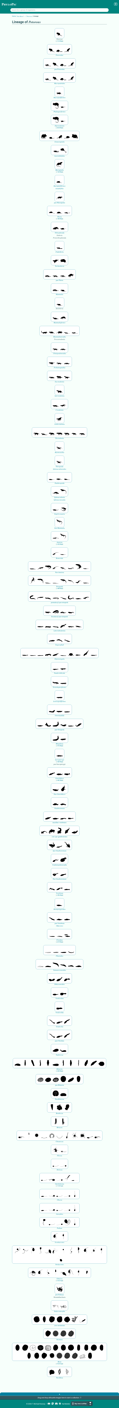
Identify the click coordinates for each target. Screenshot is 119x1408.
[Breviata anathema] (44, 1194)
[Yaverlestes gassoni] (63, 260)
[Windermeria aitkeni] (71, 1079)
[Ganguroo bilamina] (48, 63)
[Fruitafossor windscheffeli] (63, 274)
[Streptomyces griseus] (63, 1348)
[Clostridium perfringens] (86, 1348)
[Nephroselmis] (94, 1250)
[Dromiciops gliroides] (63, 150)
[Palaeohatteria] (67, 477)
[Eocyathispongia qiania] (59, 1107)
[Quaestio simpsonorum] (56, 1093)
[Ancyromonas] (63, 1236)
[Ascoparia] (25, 1063)
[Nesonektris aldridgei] (59, 1006)
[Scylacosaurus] (59, 418)
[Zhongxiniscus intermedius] (52, 934)
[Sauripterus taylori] (48, 724)
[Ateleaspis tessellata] (56, 859)
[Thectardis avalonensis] (52, 1107)
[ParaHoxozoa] (63, 1093)
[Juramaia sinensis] (56, 227)
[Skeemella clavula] (52, 1021)
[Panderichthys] (63, 667)
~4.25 (59, 1364)
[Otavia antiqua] (67, 1107)
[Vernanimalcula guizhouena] (101, 1063)
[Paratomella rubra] (79, 1063)
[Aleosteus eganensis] (67, 831)
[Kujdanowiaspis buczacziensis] (44, 831)
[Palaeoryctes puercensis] (52, 211)
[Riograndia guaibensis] (52, 331)
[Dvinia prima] (56, 404)
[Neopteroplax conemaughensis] (56, 596)
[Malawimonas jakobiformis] (56, 1236)
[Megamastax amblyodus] (59, 754)
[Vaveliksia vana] (63, 1121)
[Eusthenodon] (56, 681)
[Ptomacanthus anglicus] (56, 802)
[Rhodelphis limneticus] (48, 1250)
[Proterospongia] (82, 1135)
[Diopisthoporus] (33, 1063)
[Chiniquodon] (56, 347)
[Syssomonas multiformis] (56, 1164)
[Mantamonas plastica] (44, 1222)
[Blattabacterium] (18, 1348)
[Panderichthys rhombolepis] (56, 667)
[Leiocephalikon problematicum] (33, 566)
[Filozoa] (63, 1150)
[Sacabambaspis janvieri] (56, 873)
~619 (60, 942)
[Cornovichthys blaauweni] (52, 887)
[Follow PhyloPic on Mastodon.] (53, 1403)
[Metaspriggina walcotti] (59, 903)
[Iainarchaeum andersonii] (71, 1333)
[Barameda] (56, 724)
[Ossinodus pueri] (56, 610)
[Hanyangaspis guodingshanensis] (63, 859)
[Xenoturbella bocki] (71, 1063)
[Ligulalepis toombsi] (56, 788)
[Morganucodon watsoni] (56, 317)
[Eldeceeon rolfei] (48, 566)
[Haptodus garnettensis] (63, 491)
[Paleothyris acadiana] (56, 552)
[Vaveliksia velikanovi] (56, 1121)
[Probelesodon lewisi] (63, 347)
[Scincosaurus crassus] (71, 580)
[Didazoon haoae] (67, 978)
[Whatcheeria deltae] (63, 610)
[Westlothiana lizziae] (56, 580)
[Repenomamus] (71, 274)
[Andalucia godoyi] (48, 1273)
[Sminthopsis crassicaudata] (59, 136)
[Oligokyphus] (67, 331)
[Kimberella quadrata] (56, 1049)
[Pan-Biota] (52, 1372)
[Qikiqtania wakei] (33, 653)
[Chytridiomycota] (52, 1178)
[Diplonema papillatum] (63, 1273)
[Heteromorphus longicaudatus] (59, 1021)
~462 (60, 780)
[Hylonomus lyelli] (63, 566)
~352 (60, 544)
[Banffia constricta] (67, 1021)
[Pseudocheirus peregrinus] (56, 106)
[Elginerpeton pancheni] (59, 639)
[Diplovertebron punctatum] (48, 596)
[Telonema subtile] (40, 1250)
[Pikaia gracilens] (48, 950)
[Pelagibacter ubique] (101, 1348)
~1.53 (59, 1186)
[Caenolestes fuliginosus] (59, 164)
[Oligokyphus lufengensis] (75, 331)
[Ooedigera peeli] (63, 992)
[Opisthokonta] (67, 1178)
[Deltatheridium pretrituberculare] (59, 197)
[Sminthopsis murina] (44, 136)
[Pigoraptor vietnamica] (56, 1150)
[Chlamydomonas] (59, 1258)
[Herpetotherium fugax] (59, 180)
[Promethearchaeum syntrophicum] (56, 1305)
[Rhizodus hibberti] (63, 724)
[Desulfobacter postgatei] (82, 1356)
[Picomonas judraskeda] (71, 1250)
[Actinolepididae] (59, 831)
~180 (60, 219)
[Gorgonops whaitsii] (59, 432)
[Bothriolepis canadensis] (67, 845)
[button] (80, 1398)
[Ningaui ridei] (52, 136)
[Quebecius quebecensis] (63, 738)
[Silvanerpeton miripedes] (40, 566)
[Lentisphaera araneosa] (94, 1348)
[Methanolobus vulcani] (67, 1319)
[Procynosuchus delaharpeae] (63, 404)
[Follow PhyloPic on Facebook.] (60, 1404)
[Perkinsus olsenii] (56, 1250)
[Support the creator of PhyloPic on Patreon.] (66, 1404)
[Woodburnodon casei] (56, 150)
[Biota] (33, 1348)
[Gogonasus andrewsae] (59, 709)
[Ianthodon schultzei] (56, 491)
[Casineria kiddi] (33, 580)
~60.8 (59, 128)
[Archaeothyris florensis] (63, 508)
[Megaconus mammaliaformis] (48, 274)
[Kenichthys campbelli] (71, 724)
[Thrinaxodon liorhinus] (59, 390)
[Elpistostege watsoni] (40, 653)
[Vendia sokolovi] (79, 1079)
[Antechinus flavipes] (67, 136)
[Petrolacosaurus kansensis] (56, 536)
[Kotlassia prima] (71, 566)
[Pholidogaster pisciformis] (40, 596)
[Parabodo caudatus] (86, 1273)
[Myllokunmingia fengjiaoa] (59, 917)
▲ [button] (59, 1394)
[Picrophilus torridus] (59, 1319)
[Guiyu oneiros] (59, 772)
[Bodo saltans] (33, 1273)
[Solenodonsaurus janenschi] (48, 580)
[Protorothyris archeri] (63, 552)
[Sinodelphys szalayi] (59, 211)
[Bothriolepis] (59, 845)
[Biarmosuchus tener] (59, 446)
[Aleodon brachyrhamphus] (52, 362)
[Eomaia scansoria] (63, 227)
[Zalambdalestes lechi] (67, 211)
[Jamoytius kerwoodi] (67, 887)
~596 (60, 895)
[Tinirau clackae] (59, 695)
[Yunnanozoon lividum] (40, 964)
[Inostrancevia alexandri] (37, 432)
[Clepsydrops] (56, 508)
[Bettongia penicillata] (59, 49)
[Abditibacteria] (56, 1348)
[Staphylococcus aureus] (71, 1348)
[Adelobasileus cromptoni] (59, 331)
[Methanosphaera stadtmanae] (37, 1319)
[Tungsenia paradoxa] (40, 724)
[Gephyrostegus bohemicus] (63, 580)
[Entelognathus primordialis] (48, 816)
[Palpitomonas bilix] (25, 1250)
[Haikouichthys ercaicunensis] (67, 917)
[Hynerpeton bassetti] (52, 639)
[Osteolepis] (67, 709)
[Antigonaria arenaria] (40, 1063)
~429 (60, 762)
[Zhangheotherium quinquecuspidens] (56, 260)
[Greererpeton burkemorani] (63, 596)
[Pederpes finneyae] (48, 610)
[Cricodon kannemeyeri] (52, 376)
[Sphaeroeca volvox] (29, 1135)
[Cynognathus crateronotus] (67, 376)
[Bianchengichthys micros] (63, 816)
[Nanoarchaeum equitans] (48, 1333)
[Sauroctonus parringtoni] (67, 432)
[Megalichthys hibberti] (52, 709)
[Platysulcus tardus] (33, 1250)
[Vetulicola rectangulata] (56, 992)
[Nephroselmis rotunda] (63, 1250)
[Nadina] (48, 1063)
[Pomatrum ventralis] (52, 978)
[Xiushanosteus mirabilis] (52, 845)
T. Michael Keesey (38, 1404)
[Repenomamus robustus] (56, 274)
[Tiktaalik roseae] (25, 653)
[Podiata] (67, 1222)
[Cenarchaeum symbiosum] (75, 1319)
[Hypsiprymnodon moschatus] (59, 91)
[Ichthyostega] (79, 625)
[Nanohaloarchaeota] (63, 1333)
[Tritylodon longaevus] (44, 331)
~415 (60, 746)
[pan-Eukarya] (59, 1289)
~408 (60, 588)
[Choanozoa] (75, 1135)
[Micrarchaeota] (56, 1333)
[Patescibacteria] (29, 1356)
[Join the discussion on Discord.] (56, 1404)
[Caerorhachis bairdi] (40, 580)
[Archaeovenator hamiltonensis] (59, 522)
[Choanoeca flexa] (44, 1135)
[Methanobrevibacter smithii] (44, 1319)
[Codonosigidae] (90, 1135)
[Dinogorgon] (75, 432)
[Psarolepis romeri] (52, 772)
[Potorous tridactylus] (59, 33)
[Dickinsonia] (40, 1079)
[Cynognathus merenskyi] (59, 376)
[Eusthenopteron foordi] (63, 681)
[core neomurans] (82, 1319)
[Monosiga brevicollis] (21, 1135)
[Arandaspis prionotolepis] (63, 873)
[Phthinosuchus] (44, 432)
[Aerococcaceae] (25, 1348)
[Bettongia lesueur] (67, 49)
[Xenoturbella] (94, 1063)
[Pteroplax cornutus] (33, 596)
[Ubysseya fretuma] (18, 1250)
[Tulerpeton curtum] (86, 596)
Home (14, 16)
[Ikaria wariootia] (18, 1063)
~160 (60, 172)
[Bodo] (56, 1273)
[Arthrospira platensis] (79, 1348)
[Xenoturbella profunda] (63, 1063)
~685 (60, 1071)
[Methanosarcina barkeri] (52, 1319)
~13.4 (59, 41)
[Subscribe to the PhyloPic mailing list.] (49, 1403)
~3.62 (59, 1280)
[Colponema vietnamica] (79, 1250)
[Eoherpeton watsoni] (79, 596)
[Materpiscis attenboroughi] (52, 831)
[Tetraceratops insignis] (52, 477)
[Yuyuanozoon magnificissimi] (59, 978)
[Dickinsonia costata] (63, 1079)
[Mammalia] (63, 288)
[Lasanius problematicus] (59, 887)
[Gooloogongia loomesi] (79, 724)
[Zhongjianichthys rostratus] (52, 917)
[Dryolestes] (59, 246)
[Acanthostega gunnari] (40, 625)
